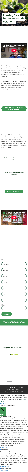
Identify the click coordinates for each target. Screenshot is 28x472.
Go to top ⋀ (10, 381)
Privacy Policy (19, 387)
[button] (10, 354)
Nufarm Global (10, 389)
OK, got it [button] (3, 403)
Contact (17, 389)
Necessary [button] (3, 447)
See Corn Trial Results (12, 348)
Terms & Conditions (10, 387)
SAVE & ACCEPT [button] (5, 471)
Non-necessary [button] (5, 467)
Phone (3, 305)
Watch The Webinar (13, 192)
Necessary (4, 450)
